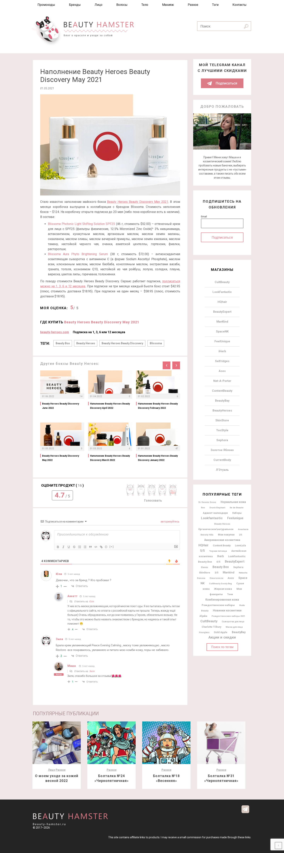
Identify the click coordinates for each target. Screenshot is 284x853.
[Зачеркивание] (74, 547)
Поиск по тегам (222, 647)
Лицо (98, 5)
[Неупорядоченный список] (85, 547)
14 (81, 396)
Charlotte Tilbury (211, 626)
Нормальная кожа (233, 502)
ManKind (222, 321)
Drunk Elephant (217, 507)
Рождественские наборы (218, 605)
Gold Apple (220, 632)
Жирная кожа (223, 588)
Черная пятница (218, 551)
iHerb (222, 351)
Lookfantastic (212, 518)
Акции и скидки (222, 637)
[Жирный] (58, 547)
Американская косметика (222, 539)
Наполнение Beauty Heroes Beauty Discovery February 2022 (158, 405)
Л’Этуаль (222, 470)
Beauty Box (63, 343)
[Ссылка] (101, 547)
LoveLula (240, 545)
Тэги (215, 5)
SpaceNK (222, 331)
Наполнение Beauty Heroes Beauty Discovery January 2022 (158, 457)
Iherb (220, 556)
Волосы (122, 5)
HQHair (203, 545)
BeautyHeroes (222, 410)
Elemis (204, 567)
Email (204, 216)
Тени (230, 594)
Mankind (228, 572)
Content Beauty (221, 545)
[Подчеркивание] (68, 547)
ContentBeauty (222, 391)
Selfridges (222, 361)
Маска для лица (234, 627)
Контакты (239, 5)
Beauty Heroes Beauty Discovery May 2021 (137, 202)
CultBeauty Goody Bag (220, 583)
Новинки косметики (227, 610)
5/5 (202, 551)
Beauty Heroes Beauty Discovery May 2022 (60, 457)
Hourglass (204, 632)
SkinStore (222, 420)
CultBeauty (222, 282)
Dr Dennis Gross (207, 502)
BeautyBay (222, 400)
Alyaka (203, 616)
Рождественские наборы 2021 (228, 616)
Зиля (92, 671)
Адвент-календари (215, 512)
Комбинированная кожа (222, 599)
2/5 (240, 535)
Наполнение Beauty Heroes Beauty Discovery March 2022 (110, 457)
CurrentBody (222, 460)
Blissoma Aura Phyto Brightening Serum (78, 254)
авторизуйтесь (169, 521)
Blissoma (156, 343)
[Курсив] (63, 547)
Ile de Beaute (236, 507)
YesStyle (222, 430)
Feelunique (235, 518)
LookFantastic (222, 292)
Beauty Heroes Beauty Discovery (122, 343)
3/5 (216, 572)
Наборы (237, 513)
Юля (91, 601)
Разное (193, 5)
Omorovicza (216, 578)
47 (176, 448)
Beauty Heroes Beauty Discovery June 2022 (60, 405)
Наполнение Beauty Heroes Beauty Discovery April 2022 (110, 405)
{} (106, 546)
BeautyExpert (222, 311)
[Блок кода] (96, 547)
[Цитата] (90, 547)
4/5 (218, 561)
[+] (112, 546)
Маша (71, 665)
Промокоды (46, 5)
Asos (222, 371)
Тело (144, 5)
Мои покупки (226, 534)
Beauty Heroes (85, 343)
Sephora (222, 440)
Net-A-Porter (222, 381)
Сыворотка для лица (233, 621)
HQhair (222, 302)
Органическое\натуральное (216, 529)
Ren (203, 507)
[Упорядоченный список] (79, 547)
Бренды (75, 5)
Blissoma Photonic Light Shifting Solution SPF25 (81, 224)
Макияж (168, 5)
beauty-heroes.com (54, 332)
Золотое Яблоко (222, 450)
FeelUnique (222, 341)
